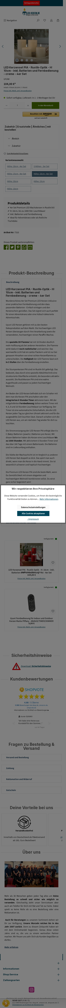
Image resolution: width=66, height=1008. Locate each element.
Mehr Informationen (49, 499)
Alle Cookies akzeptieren (33, 513)
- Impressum (33, 519)
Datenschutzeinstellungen (33, 507)
